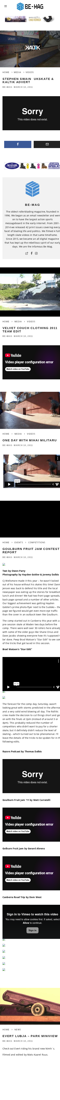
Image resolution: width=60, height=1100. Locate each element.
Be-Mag (7, 87)
